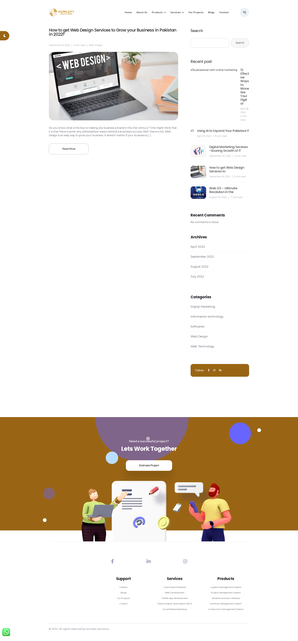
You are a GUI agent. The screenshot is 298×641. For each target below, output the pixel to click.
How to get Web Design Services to (226, 169)
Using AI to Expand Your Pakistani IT (223, 131)
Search (197, 30)
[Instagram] (185, 561)
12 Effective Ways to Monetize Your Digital (244, 86)
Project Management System (226, 592)
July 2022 (197, 276)
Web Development (174, 592)
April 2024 (198, 246)
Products (157, 12)
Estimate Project (149, 465)
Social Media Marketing (175, 609)
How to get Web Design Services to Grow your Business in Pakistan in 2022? (112, 32)
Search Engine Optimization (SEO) (174, 603)
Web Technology (202, 346)
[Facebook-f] (112, 561)
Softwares (197, 326)
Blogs (211, 12)
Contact (224, 12)
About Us (141, 12)
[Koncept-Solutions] (62, 12)
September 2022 (202, 256)
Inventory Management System (226, 603)
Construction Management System (226, 609)
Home (128, 12)
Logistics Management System (225, 587)
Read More (68, 148)
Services (175, 12)
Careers (123, 587)
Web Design (95, 45)
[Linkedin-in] (148, 561)
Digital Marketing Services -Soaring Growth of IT (228, 148)
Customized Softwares (174, 587)
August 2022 (199, 266)
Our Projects (195, 12)
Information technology (207, 316)
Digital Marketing (203, 306)
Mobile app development (175, 598)
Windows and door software (226, 598)
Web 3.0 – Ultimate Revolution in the (223, 190)
